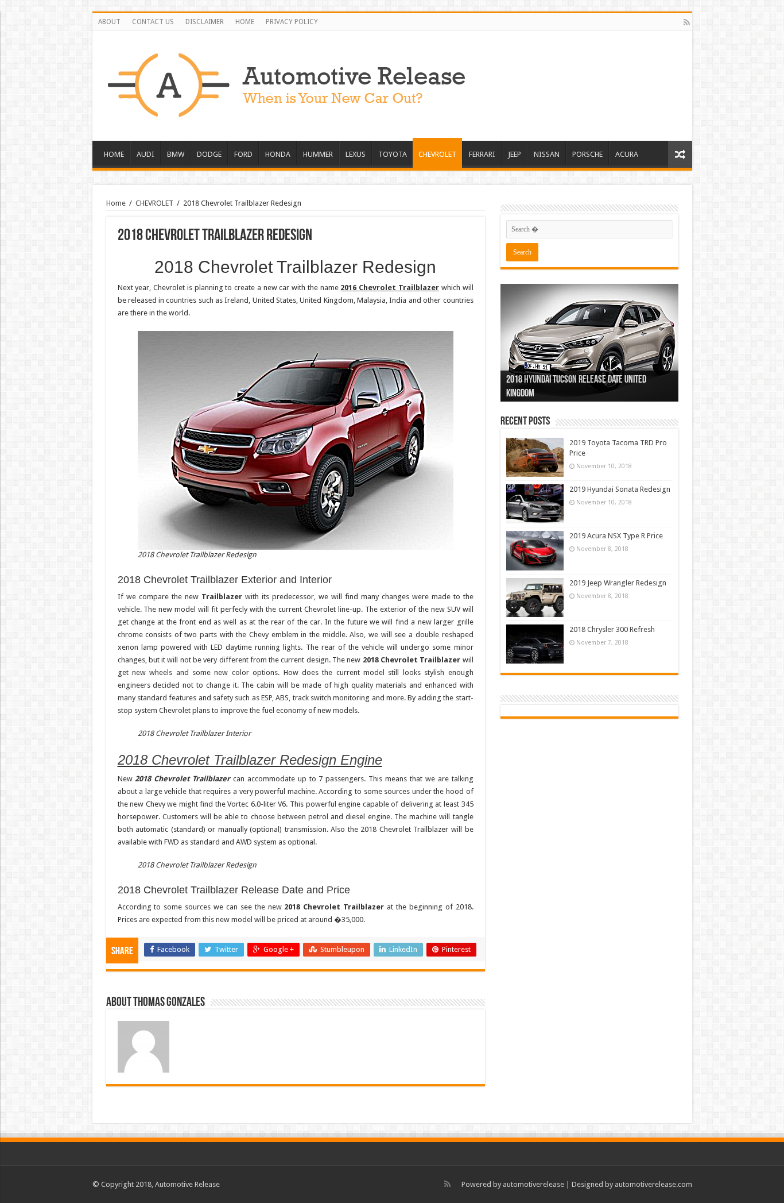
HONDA (277, 154)
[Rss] (686, 22)
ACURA (626, 154)
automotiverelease (533, 1184)
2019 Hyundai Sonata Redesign (619, 489)
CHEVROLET (437, 154)
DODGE (209, 154)
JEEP (514, 154)
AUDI (145, 154)
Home (116, 203)
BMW (175, 154)
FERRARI (482, 154)
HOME (244, 22)
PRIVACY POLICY (292, 22)
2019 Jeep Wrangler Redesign (617, 583)
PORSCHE (587, 154)
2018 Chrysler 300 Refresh (612, 629)
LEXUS (356, 154)
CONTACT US (153, 22)
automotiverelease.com (653, 1184)
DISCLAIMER (204, 22)
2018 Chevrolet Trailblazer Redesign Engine (250, 760)
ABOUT (109, 22)
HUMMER (318, 154)
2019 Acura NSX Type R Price (616, 535)
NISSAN (547, 154)
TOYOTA (392, 154)
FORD (243, 154)
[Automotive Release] (287, 83)
